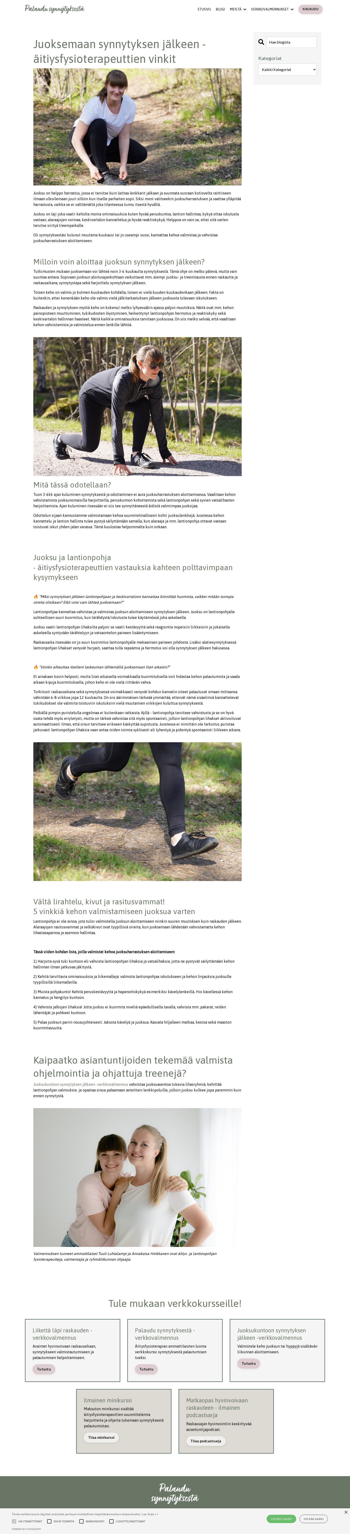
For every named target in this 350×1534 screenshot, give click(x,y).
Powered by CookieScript (26, 1529)
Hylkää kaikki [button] (314, 1519)
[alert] (175, 1521)
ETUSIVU (204, 9)
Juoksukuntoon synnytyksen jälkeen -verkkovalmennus (80, 1084)
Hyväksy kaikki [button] (281, 1519)
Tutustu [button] (44, 1369)
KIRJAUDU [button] (310, 9)
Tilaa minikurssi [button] (101, 1437)
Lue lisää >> (150, 1514)
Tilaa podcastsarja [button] (205, 1441)
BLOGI (220, 9)
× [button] (346, 1512)
